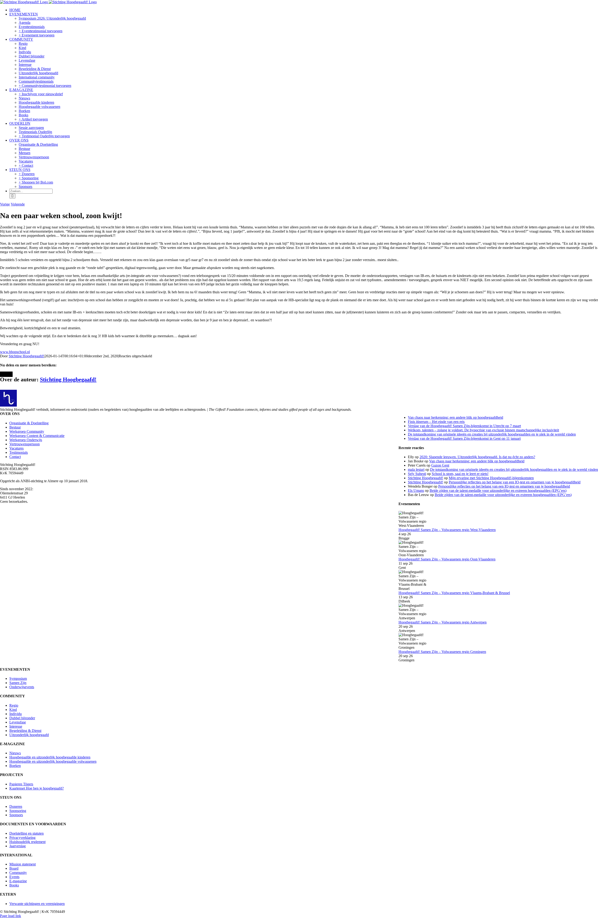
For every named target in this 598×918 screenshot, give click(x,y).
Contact (15, 457)
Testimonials (18, 452)
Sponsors (16, 815)
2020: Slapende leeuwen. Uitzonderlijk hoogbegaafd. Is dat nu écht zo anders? (477, 457)
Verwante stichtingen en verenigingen (37, 904)
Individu (15, 714)
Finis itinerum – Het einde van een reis (436, 422)
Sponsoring (17, 811)
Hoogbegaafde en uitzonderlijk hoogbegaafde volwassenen (52, 761)
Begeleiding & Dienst (25, 731)
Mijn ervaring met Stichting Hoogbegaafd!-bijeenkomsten (491, 478)
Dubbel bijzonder (22, 718)
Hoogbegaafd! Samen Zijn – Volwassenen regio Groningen (442, 652)
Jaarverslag (17, 846)
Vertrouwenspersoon (24, 444)
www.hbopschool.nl (15, 352)
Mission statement (22, 864)
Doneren (15, 806)
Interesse (15, 726)
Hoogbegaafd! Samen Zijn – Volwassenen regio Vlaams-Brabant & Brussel (454, 593)
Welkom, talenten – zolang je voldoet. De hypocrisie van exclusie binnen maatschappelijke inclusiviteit (483, 430)
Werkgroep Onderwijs (25, 440)
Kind (13, 710)
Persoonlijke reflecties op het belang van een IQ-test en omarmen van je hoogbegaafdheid (514, 482)
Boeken (15, 766)
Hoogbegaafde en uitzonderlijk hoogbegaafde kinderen (49, 757)
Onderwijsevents (21, 687)
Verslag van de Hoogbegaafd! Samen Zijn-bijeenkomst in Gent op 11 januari (464, 438)
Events (14, 877)
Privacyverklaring (22, 838)
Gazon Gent (440, 465)
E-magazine (18, 881)
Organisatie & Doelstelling (29, 423)
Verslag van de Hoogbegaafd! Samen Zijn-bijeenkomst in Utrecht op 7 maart (464, 426)
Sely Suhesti (417, 474)
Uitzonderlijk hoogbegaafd (29, 735)
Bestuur (15, 427)
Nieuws (15, 753)
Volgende (18, 204)
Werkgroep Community (26, 431)
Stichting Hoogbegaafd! (26, 356)
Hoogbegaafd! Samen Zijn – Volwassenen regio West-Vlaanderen (447, 530)
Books (14, 885)
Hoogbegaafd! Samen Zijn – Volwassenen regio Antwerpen (443, 622)
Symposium (18, 679)
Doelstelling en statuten (26, 833)
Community (18, 873)
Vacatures (16, 448)
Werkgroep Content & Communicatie (36, 436)
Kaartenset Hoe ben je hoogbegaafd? (36, 788)
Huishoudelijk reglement (27, 842)
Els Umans (416, 491)
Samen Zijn (17, 683)
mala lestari (416, 469)
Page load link (10, 916)
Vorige (5, 204)
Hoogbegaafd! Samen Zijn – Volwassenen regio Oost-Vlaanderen (447, 559)
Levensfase (17, 722)
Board (13, 868)
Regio (13, 705)
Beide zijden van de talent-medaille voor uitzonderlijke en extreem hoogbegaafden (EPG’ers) (498, 491)
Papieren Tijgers (21, 784)
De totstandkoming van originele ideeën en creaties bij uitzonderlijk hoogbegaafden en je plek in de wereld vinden (492, 434)
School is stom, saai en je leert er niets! (460, 474)
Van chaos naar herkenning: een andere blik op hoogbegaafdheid (455, 417)
